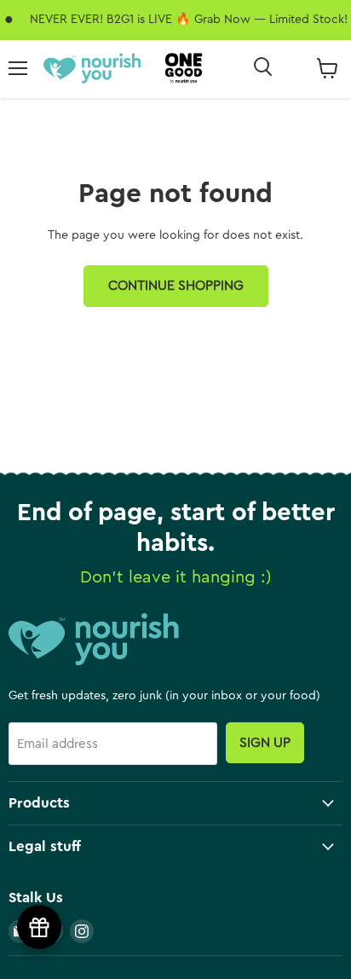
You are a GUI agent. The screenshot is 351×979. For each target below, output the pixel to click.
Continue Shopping (176, 286)
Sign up (265, 743)
